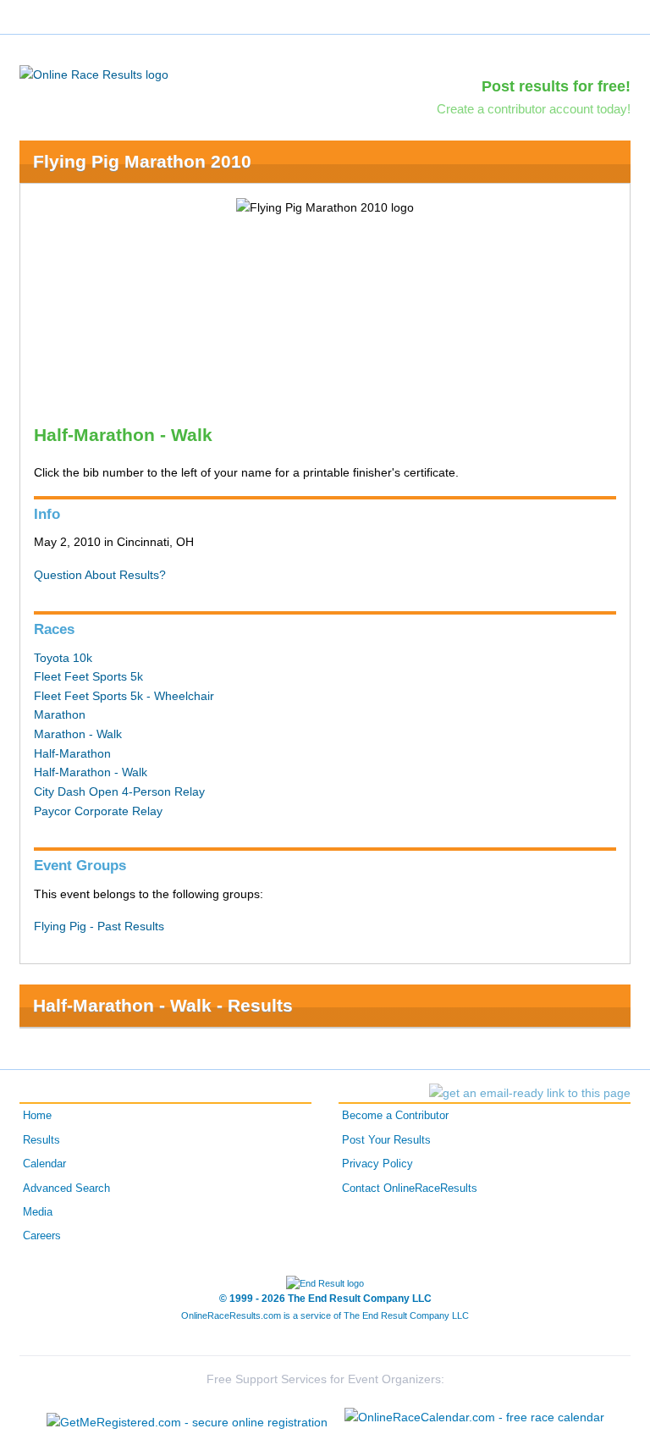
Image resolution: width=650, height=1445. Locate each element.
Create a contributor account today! (534, 109)
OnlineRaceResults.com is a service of (325, 1315)
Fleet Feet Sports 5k (88, 676)
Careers (42, 1236)
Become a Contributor (395, 1116)
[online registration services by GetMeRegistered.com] (187, 1417)
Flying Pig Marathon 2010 (142, 161)
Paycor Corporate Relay (98, 811)
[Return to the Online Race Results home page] (93, 73)
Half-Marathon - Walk (90, 772)
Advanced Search (66, 1188)
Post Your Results (386, 1140)
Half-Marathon (72, 753)
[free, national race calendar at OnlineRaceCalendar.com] (474, 1417)
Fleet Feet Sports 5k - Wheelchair (124, 696)
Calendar (44, 1164)
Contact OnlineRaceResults (409, 1188)
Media (37, 1212)
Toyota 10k (63, 658)
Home (37, 1116)
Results (41, 1140)
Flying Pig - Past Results (99, 926)
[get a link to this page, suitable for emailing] (530, 1093)
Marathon (59, 714)
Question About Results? (100, 575)
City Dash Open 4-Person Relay (119, 791)
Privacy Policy (377, 1164)
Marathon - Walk (78, 734)
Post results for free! (556, 86)
